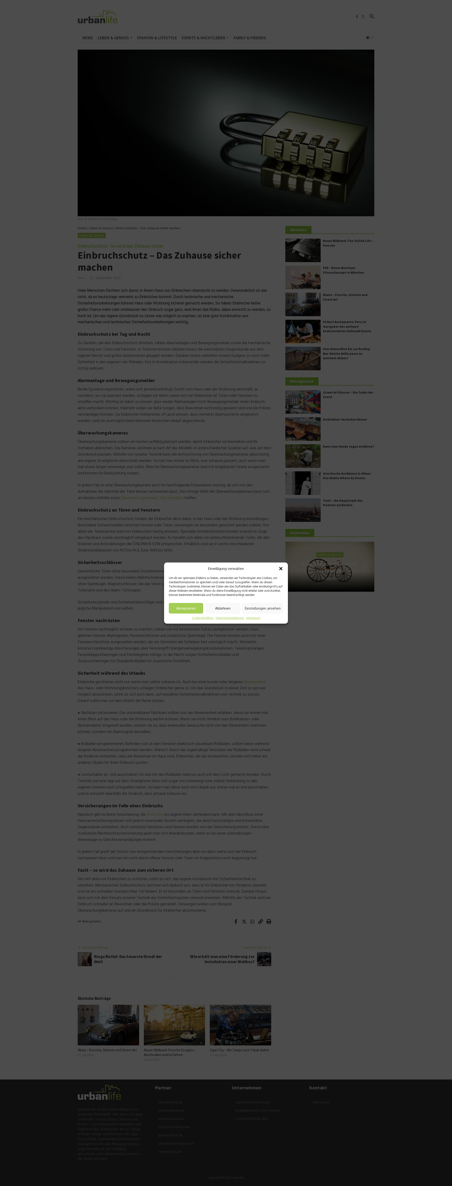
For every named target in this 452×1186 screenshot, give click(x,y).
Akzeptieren (186, 608)
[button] (280, 568)
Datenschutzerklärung (230, 618)
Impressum (253, 618)
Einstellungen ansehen (263, 608)
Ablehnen (222, 608)
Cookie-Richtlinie (202, 618)
